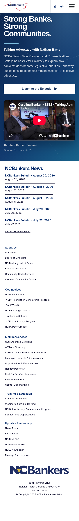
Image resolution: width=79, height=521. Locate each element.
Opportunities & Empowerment (22, 363)
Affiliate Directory (15, 347)
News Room (12, 428)
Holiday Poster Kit (15, 368)
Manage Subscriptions (17, 455)
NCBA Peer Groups (16, 326)
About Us (11, 247)
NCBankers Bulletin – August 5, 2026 (29, 186)
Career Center (13, 352)
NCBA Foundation (14, 294)
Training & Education (18, 393)
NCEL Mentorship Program (20, 321)
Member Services (16, 336)
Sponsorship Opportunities (20, 414)
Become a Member (16, 268)
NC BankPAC (12, 439)
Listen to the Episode (39, 88)
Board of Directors (15, 257)
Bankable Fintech (14, 379)
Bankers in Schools (16, 316)
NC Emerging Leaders (17, 310)
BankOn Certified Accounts (20, 374)
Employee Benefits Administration (24, 358)
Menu (72, 6)
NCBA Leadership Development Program (28, 409)
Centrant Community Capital (20, 279)
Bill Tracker (11, 433)
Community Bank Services (19, 274)
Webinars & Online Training (20, 404)
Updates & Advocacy (18, 423)
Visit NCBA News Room (17, 231)
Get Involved (13, 289)
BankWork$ (12, 305)
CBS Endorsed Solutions (18, 341)
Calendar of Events (16, 398)
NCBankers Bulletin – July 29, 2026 (28, 209)
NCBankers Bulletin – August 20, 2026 (30, 175)
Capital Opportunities (17, 384)
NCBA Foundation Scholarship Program (28, 299)
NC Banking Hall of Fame (19, 263)
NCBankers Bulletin (15, 444)
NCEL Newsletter (14, 449)
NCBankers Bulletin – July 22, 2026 (28, 220)
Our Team (10, 252)
